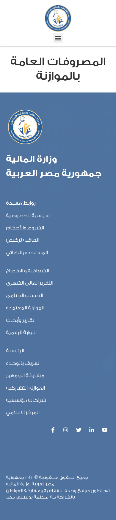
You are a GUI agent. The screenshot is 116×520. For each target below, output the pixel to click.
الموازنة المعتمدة (25, 308)
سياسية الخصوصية (28, 215)
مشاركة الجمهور (25, 375)
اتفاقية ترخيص (22, 240)
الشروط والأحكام (25, 228)
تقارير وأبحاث (20, 320)
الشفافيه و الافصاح (27, 271)
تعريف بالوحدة (22, 363)
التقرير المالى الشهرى (29, 283)
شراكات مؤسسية (26, 400)
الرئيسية (15, 351)
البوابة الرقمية (21, 332)
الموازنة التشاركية (25, 388)
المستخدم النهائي (27, 252)
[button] (58, 38)
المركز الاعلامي (23, 412)
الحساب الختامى (24, 295)
